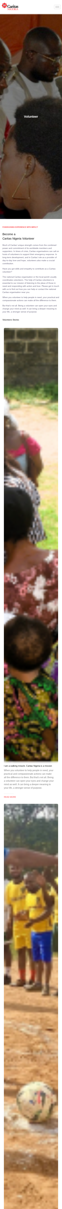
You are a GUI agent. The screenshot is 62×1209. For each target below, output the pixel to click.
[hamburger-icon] (57, 7)
